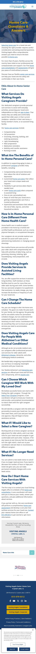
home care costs (15, 191)
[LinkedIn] (25, 601)
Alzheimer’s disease (8, 355)
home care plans (19, 179)
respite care (24, 375)
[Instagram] (22, 601)
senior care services (27, 74)
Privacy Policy (10, 622)
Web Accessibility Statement (13, 626)
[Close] (33, 630)
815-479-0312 (18, 2)
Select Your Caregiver (9, 396)
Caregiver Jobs (27, 626)
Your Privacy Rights (18, 644)
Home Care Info (8, 552)
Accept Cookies (25, 649)
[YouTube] (14, 601)
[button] (14, 575)
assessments (23, 68)
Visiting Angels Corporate (18, 612)
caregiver (14, 166)
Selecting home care (9, 45)
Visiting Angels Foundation (18, 607)
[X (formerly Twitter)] (18, 601)
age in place (25, 112)
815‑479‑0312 (6, 515)
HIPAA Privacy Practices (12, 618)
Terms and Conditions (23, 622)
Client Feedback (26, 618)
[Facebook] (10, 601)
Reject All (12, 649)
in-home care (12, 57)
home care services (12, 128)
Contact (31, 510)
